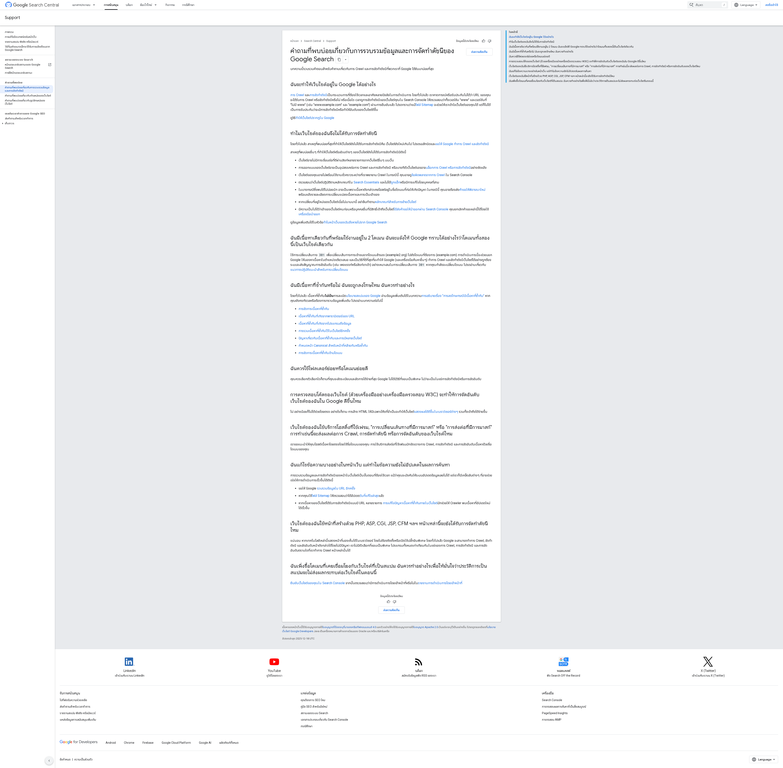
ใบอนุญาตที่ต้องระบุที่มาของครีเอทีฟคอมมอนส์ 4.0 (349, 627)
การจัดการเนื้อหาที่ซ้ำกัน (314, 309)
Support (12, 17)
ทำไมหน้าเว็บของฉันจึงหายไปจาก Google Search (355, 222)
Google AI (205, 742)
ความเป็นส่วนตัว (83, 759)
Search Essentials (366, 182)
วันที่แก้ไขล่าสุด (369, 496)
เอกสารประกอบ (81, 5)
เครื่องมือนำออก (309, 214)
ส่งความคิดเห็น (479, 52)
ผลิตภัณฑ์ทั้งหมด (229, 742)
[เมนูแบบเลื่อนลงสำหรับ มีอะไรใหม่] (157, 5)
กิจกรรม (170, 5)
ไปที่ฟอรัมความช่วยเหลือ (73, 700)
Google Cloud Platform (176, 742)
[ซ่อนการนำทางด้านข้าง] (49, 761)
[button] (26, 123)
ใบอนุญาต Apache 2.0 (426, 627)
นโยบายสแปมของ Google (363, 296)
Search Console (552, 700)
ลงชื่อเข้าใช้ (771, 5)
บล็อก (129, 5)
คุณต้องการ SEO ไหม (313, 700)
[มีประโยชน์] (483, 41)
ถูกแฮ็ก (395, 182)
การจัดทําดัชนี (318, 95)
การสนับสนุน (111, 5)
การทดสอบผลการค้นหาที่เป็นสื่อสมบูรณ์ (564, 706)
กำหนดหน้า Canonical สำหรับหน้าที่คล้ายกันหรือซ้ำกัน (333, 345)
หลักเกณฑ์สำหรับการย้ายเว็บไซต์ (395, 202)
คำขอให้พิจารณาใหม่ (472, 190)
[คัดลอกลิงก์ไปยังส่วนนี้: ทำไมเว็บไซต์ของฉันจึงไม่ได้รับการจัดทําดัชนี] (381, 133)
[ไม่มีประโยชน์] (490, 41)
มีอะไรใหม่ (146, 5)
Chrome (129, 742)
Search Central (44, 5)
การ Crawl (297, 95)
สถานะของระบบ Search (314, 713)
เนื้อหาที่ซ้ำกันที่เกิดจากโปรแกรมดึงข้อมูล (325, 323)
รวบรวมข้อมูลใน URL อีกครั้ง (336, 488)
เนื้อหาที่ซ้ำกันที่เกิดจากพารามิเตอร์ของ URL (327, 316)
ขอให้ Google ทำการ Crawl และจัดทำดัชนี (462, 144)
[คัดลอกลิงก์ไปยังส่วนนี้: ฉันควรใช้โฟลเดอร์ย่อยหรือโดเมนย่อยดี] (372, 368)
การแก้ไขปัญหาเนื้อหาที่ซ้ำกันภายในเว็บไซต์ (410, 503)
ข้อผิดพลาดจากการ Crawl (428, 175)
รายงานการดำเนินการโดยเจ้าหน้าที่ (440, 583)
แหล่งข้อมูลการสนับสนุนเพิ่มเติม (78, 719)
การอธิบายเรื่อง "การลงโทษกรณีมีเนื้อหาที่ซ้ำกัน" (452, 296)
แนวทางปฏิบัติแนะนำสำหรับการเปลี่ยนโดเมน (319, 270)
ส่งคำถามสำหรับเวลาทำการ (75, 706)
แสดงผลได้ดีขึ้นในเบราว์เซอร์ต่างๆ (436, 412)
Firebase (148, 742)
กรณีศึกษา (188, 5)
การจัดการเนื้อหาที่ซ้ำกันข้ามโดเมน (320, 353)
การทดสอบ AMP (551, 719)
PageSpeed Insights (555, 713)
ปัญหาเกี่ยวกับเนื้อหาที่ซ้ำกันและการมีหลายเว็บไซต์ (330, 338)
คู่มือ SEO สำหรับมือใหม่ (314, 706)
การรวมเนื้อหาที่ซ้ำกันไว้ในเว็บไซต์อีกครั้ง (324, 331)
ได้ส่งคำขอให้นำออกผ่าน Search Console (421, 209)
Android (111, 742)
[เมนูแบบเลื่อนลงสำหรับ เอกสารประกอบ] (95, 5)
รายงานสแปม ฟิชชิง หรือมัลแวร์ (78, 713)
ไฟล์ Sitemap (424, 105)
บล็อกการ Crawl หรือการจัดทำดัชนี (448, 168)
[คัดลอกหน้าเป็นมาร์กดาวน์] (339, 59)
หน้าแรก (294, 40)
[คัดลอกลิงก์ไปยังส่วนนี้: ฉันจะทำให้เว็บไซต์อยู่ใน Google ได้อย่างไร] (380, 84)
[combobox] (707, 5)
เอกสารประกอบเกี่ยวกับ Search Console (324, 719)
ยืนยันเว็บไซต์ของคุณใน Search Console (317, 583)
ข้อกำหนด (65, 759)
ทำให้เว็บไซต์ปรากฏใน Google (314, 118)
